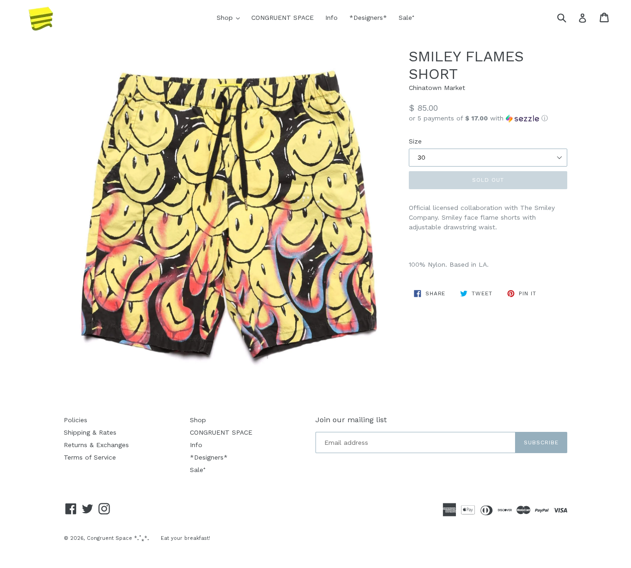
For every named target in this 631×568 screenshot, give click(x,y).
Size (415, 141)
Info (331, 17)
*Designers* (368, 17)
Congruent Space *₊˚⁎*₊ (118, 538)
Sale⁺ (406, 17)
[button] (488, 118)
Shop (230, 17)
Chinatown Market (437, 87)
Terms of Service (90, 457)
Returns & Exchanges (96, 444)
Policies (75, 420)
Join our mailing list (351, 419)
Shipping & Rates (90, 432)
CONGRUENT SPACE (282, 17)
